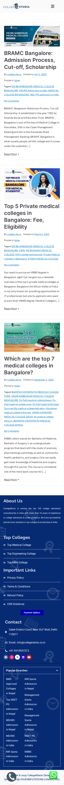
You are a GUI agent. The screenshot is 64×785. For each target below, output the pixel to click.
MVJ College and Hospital (28, 254)
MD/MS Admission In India (33, 90)
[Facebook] (5, 657)
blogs (17, 80)
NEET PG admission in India (44, 94)
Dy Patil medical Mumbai (45, 404)
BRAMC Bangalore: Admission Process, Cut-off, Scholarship (30, 60)
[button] (52, 6)
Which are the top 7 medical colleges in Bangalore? (29, 366)
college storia (14, 74)
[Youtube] (29, 657)
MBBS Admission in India (31, 756)
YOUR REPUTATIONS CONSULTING (39, 779)
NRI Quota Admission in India (12, 756)
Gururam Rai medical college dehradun (24, 408)
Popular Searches (17, 670)
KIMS (22, 250)
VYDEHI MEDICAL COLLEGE (43, 258)
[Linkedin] (23, 657)
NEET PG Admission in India (31, 740)
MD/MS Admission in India (12, 740)
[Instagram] (11, 657)
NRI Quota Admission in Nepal (31, 684)
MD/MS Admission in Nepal (12, 725)
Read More (10, 153)
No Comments (11, 100)
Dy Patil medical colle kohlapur (35, 400)
